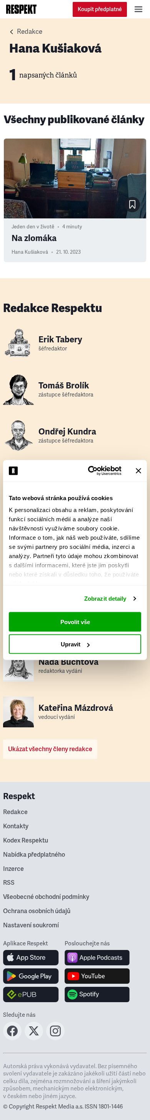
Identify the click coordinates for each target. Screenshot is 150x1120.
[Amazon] (31, 994)
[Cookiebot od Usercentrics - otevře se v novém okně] (91, 471)
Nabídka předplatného (34, 855)
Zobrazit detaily (105, 598)
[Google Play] (31, 976)
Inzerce (13, 869)
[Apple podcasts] (97, 957)
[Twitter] (34, 1038)
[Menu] (138, 9)
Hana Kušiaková (30, 252)
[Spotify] (97, 994)
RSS (9, 883)
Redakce (29, 32)
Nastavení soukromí (31, 925)
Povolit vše (75, 621)
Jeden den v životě (33, 227)
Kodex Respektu (25, 840)
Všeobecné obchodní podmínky (46, 897)
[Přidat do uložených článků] (132, 204)
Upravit (70, 644)
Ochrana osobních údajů (36, 911)
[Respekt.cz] (21, 9)
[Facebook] (12, 1038)
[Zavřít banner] (138, 470)
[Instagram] (55, 1038)
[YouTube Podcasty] (97, 976)
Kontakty (15, 826)
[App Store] (31, 957)
